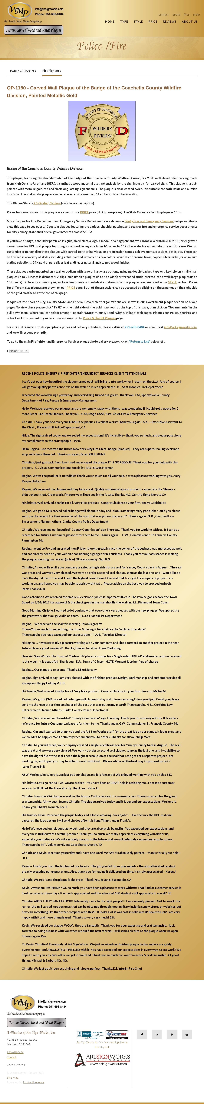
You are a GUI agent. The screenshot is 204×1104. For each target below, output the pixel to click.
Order (196, 14)
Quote (176, 14)
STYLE (172, 282)
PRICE (84, 212)
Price (152, 21)
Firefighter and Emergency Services (149, 221)
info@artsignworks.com (180, 327)
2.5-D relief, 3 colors (47, 203)
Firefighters (51, 70)
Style (138, 21)
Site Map (13, 1077)
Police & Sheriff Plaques (99, 318)
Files (186, 14)
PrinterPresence (33, 1082)
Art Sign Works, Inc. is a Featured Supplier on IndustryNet (102, 1045)
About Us (189, 21)
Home (110, 21)
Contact (164, 14)
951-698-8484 (15, 1052)
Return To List (19, 351)
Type (124, 21)
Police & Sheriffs (23, 71)
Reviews (169, 21)
